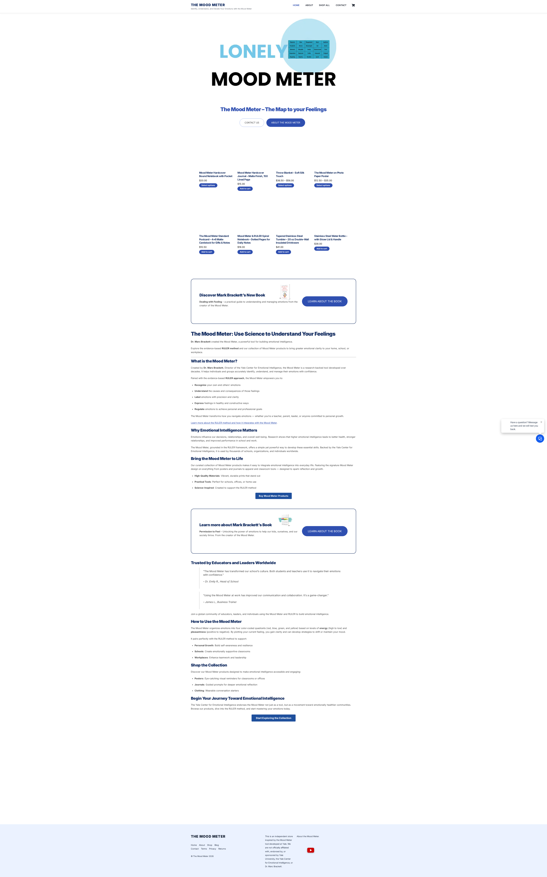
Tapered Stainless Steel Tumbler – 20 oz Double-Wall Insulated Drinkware (292, 239)
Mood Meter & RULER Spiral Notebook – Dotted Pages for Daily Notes (253, 239)
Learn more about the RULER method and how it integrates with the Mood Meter (234, 422)
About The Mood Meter (285, 122)
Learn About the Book (325, 301)
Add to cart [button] (245, 188)
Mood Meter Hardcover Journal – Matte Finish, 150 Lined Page (252, 176)
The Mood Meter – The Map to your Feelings (273, 109)
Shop (209, 845)
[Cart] (353, 5)
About (309, 5)
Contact (341, 5)
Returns (222, 848)
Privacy (212, 848)
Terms (204, 848)
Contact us (252, 122)
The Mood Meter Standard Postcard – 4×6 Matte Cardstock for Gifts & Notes (214, 239)
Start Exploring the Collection (273, 718)
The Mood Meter (200, 856)
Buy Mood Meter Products (273, 495)
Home (296, 5)
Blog (217, 845)
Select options (208, 185)
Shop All (324, 5)
